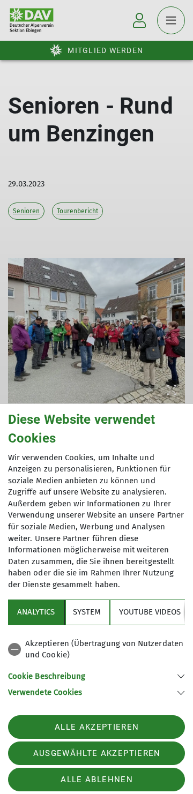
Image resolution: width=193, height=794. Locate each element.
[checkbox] (96, 649)
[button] (96, 675)
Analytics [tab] (36, 612)
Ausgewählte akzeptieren (97, 753)
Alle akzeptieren (97, 727)
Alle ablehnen (96, 779)
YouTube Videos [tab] (150, 612)
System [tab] (87, 612)
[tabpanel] (96, 666)
